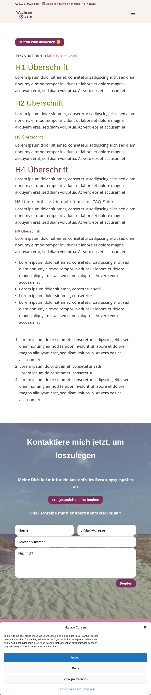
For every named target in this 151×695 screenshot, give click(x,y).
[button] (145, 627)
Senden (126, 583)
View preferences (75, 679)
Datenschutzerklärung (69, 689)
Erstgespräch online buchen (75, 500)
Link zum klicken (62, 55)
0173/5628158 (28, 3)
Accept (75, 657)
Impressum (89, 689)
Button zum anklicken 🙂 (40, 42)
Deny (75, 668)
